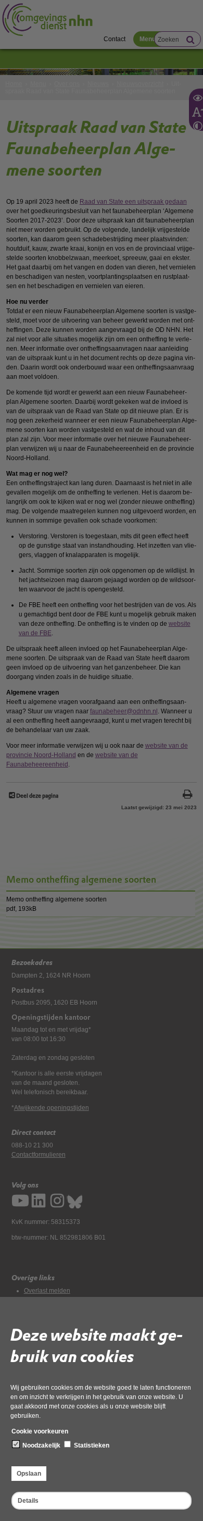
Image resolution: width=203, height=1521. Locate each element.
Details (28, 1500)
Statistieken (90, 1445)
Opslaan (29, 1473)
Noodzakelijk (40, 1445)
